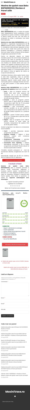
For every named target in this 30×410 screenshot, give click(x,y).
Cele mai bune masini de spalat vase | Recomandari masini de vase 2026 (8, 401)
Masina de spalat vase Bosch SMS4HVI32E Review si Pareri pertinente (13, 348)
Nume (3, 298)
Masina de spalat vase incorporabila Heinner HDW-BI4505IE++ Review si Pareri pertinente (14, 334)
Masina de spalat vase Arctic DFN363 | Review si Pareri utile (16, 262)
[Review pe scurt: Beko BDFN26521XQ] (10, 203)
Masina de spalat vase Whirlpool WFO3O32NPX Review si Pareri (14, 328)
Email (3, 303)
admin (21, 16)
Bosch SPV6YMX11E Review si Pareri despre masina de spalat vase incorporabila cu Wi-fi (14, 341)
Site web (3, 309)
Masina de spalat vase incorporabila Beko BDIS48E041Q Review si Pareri (15, 268)
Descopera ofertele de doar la (15, 23)
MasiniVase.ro (9, 2)
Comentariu (4, 281)
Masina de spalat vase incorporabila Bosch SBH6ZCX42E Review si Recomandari (13, 361)
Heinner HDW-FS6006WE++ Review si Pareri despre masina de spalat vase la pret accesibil (14, 374)
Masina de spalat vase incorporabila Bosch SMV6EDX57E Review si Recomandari (13, 354)
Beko (3, 14)
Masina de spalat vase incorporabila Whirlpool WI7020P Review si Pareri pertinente (14, 368)
